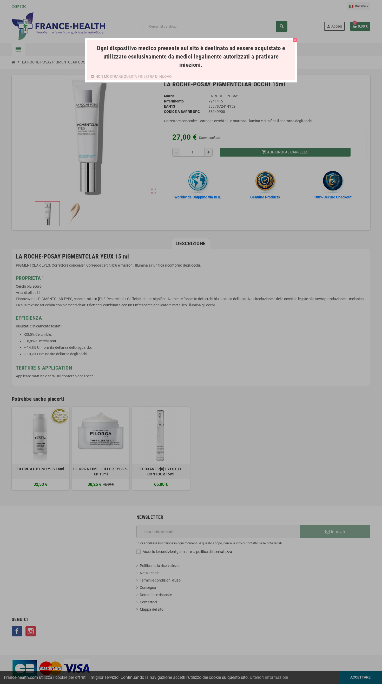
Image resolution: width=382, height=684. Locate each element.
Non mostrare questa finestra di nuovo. (134, 76)
